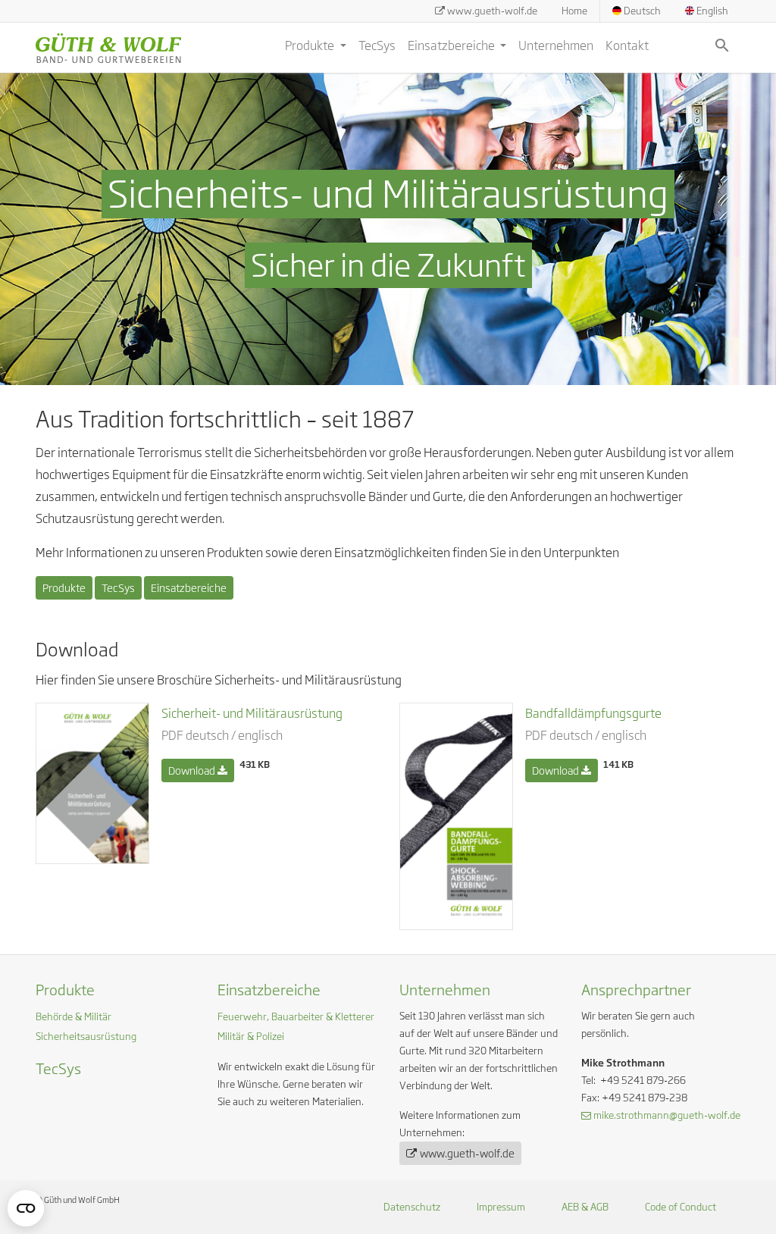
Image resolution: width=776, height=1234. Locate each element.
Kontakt (627, 45)
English (711, 11)
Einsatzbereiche (452, 45)
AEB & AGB (585, 1207)
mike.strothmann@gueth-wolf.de (666, 1115)
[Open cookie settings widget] (26, 1208)
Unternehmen (555, 45)
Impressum (501, 1207)
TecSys (377, 45)
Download (192, 770)
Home (574, 11)
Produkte (310, 45)
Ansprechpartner (636, 989)
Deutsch (641, 11)
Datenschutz (411, 1207)
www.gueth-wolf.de (492, 11)
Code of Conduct (680, 1207)
